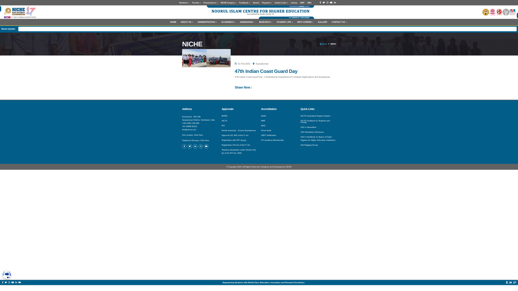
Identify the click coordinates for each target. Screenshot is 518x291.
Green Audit (266, 130)
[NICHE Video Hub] (206, 146)
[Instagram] (327, 2)
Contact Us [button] (338, 22)
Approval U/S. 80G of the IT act (235, 135)
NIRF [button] (302, 3)
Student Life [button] (284, 22)
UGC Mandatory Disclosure (312, 132)
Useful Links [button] (281, 3)
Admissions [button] (246, 22)
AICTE (224, 121)
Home (173, 22)
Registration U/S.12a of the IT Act (236, 145)
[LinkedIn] (335, 2)
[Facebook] (320, 2)
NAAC (263, 116)
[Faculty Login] (514, 282)
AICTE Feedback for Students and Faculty (315, 121)
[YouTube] (331, 2)
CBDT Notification (268, 135)
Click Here (198, 135)
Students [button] (183, 3)
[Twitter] (324, 2)
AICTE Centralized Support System (315, 116)
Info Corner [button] (304, 22)
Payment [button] (266, 3)
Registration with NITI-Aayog (234, 140)
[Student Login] (507, 282)
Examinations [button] (210, 3)
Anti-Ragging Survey (309, 145)
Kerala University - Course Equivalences (239, 130)
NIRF (263, 121)
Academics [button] (227, 22)
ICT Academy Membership (272, 140)
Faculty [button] (196, 3)
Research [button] (264, 22)
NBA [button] (309, 3)
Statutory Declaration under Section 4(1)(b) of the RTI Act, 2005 (239, 151)
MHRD (224, 116)
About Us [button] (186, 22)
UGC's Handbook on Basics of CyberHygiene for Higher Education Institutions (318, 138)
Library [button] (294, 3)
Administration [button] (206, 22)
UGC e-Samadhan (308, 127)
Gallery (322, 22)
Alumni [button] (256, 3)
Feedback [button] (244, 3)
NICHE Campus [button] (228, 3)
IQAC (263, 125)
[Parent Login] (510, 282)
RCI (223, 125)
